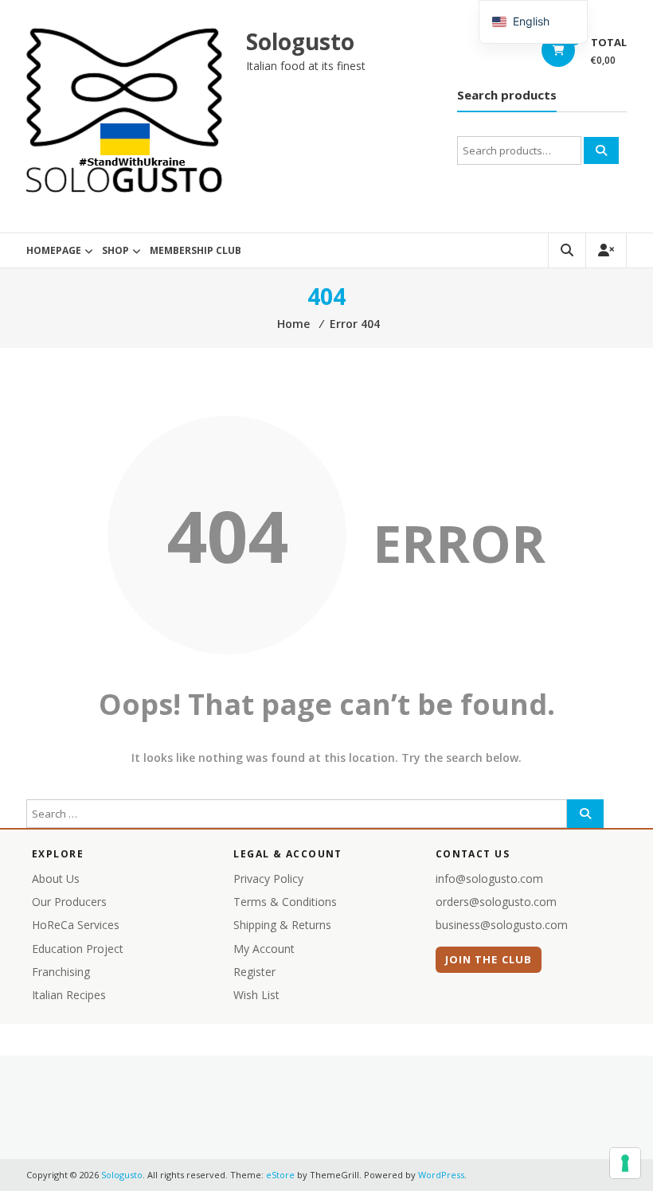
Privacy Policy (268, 878)
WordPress (441, 1175)
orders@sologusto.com (496, 901)
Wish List (256, 994)
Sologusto (300, 41)
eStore (280, 1175)
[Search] (601, 150)
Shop (115, 250)
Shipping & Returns (282, 924)
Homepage (53, 250)
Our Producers (69, 901)
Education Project (77, 948)
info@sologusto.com (489, 878)
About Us (56, 878)
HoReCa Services (75, 924)
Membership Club (195, 250)
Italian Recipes (69, 994)
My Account (264, 948)
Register (254, 971)
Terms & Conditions (285, 901)
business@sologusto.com (502, 924)
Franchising (61, 971)
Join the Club (488, 959)
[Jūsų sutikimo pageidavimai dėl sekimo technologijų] (625, 1163)
